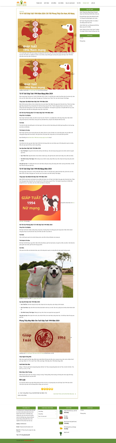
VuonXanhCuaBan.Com (29, 440)
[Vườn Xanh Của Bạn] (25, 3)
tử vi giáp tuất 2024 (36, 298)
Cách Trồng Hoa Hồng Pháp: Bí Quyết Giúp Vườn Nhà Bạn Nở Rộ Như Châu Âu (89, 13)
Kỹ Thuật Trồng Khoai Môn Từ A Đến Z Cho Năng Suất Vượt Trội (89, 21)
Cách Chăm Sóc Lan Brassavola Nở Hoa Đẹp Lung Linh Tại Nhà (89, 26)
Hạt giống (60, 3)
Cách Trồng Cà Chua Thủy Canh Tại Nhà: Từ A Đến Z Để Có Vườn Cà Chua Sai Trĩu (89, 30)
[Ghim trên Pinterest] (49, 389)
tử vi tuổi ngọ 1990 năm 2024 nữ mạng (35, 353)
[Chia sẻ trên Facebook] (42, 389)
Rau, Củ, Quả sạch (70, 3)
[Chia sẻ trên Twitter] (45, 389)
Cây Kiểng (53, 3)
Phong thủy (86, 3)
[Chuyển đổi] (55, 411)
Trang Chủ (39, 3)
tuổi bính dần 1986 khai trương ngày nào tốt (38, 137)
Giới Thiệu (46, 3)
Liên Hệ (93, 3)
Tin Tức (79, 3)
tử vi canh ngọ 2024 (33, 90)
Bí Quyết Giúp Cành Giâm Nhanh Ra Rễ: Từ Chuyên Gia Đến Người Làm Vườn (89, 17)
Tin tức (81, 38)
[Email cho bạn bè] (47, 389)
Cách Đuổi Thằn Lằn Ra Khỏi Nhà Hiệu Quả (63, 394)
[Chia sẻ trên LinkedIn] (52, 389)
